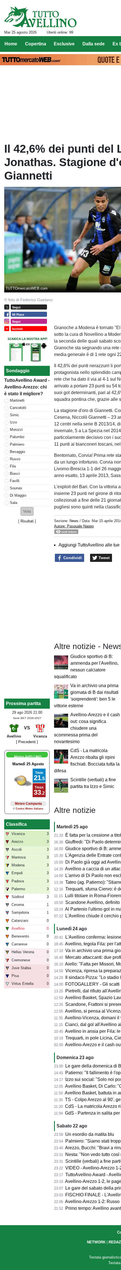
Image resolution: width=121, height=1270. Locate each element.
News (74, 521)
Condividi (72, 557)
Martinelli (17, 400)
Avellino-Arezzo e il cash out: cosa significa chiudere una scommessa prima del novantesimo (87, 728)
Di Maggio (18, 495)
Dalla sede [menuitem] (93, 43)
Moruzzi (16, 429)
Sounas (16, 488)
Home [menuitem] (11, 43)
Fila (13, 466)
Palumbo (17, 437)
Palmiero (17, 444)
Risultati (27, 521)
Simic (14, 415)
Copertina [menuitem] (35, 43)
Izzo (13, 422)
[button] (27, 511)
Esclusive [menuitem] (64, 43)
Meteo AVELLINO (27, 757)
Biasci (15, 473)
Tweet (103, 557)
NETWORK (96, 1242)
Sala (13, 503)
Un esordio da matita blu (89, 1134)
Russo (15, 459)
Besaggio (17, 452)
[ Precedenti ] (27, 742)
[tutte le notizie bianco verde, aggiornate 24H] (40, 17)
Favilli (14, 481)
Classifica (16, 824)
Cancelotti (18, 408)
